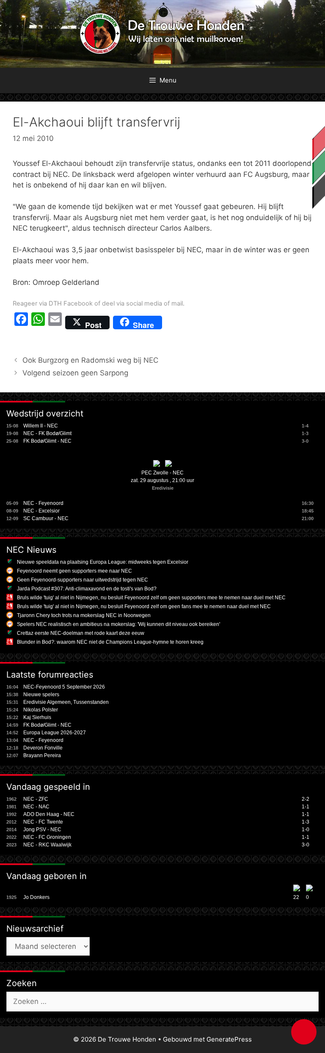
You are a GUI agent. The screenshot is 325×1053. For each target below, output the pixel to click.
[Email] (55, 322)
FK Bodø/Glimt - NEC (47, 441)
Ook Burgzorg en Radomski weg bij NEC (90, 360)
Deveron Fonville (43, 748)
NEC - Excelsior (41, 511)
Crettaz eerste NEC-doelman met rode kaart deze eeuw (80, 633)
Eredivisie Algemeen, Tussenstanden (66, 702)
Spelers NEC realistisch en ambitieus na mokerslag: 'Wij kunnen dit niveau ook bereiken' (118, 624)
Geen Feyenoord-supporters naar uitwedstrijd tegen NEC (82, 580)
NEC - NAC (36, 807)
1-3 (305, 822)
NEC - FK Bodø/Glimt (47, 433)
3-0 (305, 845)
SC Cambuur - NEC (46, 518)
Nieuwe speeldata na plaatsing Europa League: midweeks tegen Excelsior (102, 562)
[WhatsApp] (38, 322)
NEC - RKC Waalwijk (47, 845)
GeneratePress (229, 1039)
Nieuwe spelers (41, 694)
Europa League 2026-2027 (54, 733)
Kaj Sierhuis (37, 717)
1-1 (305, 807)
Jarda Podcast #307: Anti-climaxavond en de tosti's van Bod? (87, 589)
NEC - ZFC (35, 799)
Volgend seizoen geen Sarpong (75, 373)
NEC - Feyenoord (43, 503)
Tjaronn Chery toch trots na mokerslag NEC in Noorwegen (84, 615)
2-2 (305, 799)
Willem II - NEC (40, 426)
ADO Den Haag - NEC (48, 814)
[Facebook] (21, 322)
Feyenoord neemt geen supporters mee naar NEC (74, 571)
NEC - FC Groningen (47, 837)
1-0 (305, 829)
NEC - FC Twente (43, 822)
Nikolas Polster (40, 710)
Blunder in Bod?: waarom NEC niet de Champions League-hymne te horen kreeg (110, 642)
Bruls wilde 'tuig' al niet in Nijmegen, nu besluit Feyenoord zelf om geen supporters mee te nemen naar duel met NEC (151, 598)
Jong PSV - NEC (42, 829)
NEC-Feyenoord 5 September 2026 (64, 687)
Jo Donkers (36, 897)
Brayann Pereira (42, 755)
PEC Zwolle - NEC (162, 473)
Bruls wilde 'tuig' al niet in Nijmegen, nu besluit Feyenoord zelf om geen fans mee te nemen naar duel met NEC (144, 606)
